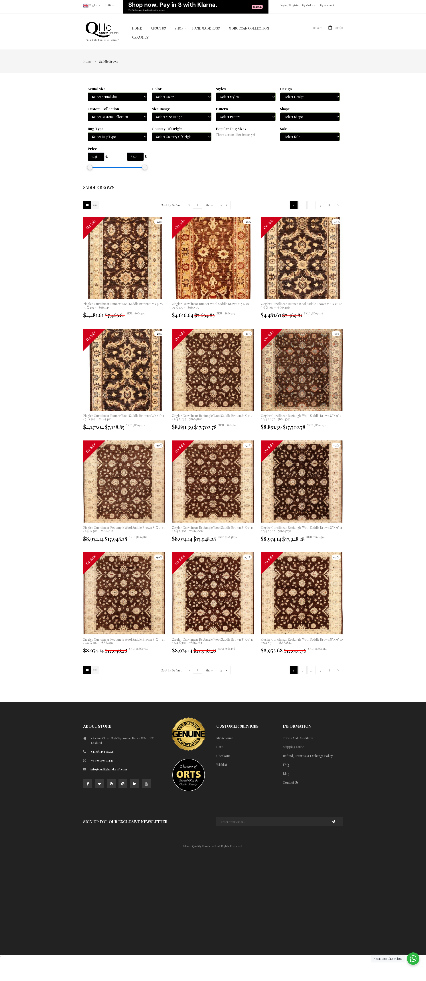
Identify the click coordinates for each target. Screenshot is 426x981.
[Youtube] (146, 783)
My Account (327, 5)
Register (294, 5)
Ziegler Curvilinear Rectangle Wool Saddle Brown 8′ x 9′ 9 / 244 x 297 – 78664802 (212, 417)
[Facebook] (87, 783)
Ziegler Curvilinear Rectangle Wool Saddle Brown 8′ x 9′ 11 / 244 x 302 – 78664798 (301, 529)
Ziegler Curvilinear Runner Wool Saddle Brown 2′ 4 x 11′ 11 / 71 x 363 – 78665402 (123, 417)
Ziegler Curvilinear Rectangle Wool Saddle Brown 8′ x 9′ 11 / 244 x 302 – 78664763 (212, 641)
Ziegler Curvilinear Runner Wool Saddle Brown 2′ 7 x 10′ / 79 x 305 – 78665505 (212, 305)
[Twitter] (99, 783)
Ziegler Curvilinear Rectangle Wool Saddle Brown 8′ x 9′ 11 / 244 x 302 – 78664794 (124, 641)
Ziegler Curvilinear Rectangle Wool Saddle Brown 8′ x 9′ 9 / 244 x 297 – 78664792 (301, 417)
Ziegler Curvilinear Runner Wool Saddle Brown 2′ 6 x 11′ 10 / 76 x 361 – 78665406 (301, 305)
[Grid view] (87, 205)
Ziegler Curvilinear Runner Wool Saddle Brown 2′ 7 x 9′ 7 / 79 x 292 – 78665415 (123, 305)
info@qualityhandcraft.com (109, 769)
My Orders (308, 5)
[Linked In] (134, 783)
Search (317, 28)
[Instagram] (122, 783)
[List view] (95, 205)
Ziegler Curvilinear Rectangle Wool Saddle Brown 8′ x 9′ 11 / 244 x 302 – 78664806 (212, 529)
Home (87, 61)
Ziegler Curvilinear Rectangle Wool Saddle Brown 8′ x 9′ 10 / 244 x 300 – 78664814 (302, 641)
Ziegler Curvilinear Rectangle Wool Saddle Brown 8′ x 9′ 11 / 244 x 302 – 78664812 (124, 529)
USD (108, 5)
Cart (338, 28)
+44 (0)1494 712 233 (102, 751)
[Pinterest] (111, 783)
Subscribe (333, 821)
